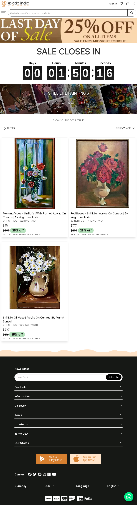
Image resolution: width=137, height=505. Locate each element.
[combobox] (68, 12)
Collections (72, 103)
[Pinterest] (39, 474)
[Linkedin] (49, 474)
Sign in (113, 3)
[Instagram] (44, 474)
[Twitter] (35, 474)
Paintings (60, 103)
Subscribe (114, 377)
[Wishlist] (121, 3)
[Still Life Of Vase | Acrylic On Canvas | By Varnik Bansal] (34, 312)
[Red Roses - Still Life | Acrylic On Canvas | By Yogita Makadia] (102, 208)
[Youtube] (54, 474)
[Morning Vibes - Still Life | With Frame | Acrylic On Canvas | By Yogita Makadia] (34, 208)
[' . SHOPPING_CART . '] (128, 3)
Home (50, 103)
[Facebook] (30, 474)
